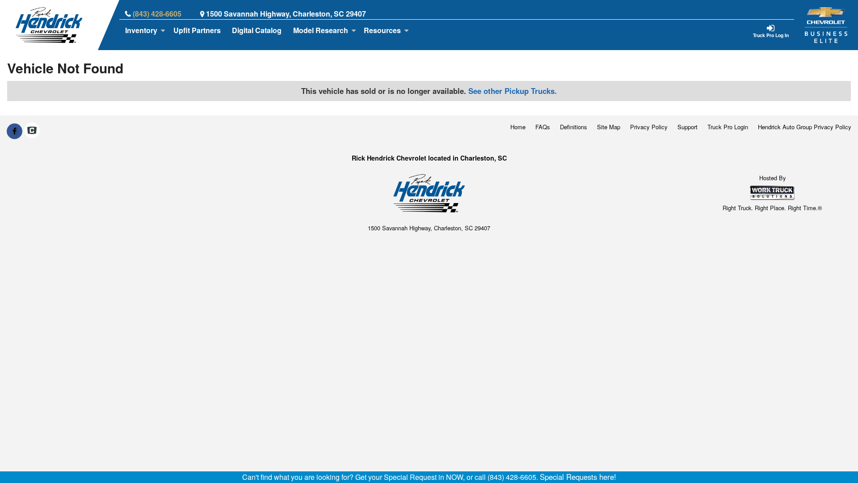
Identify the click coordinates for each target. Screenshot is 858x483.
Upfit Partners (197, 30)
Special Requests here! (578, 476)
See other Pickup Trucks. (512, 90)
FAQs (542, 127)
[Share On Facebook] (14, 131)
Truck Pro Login (727, 127)
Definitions (573, 127)
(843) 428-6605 (157, 13)
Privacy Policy (649, 127)
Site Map (608, 127)
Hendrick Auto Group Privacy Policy (804, 127)
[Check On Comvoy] (32, 131)
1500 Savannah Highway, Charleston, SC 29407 (286, 13)
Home (518, 127)
